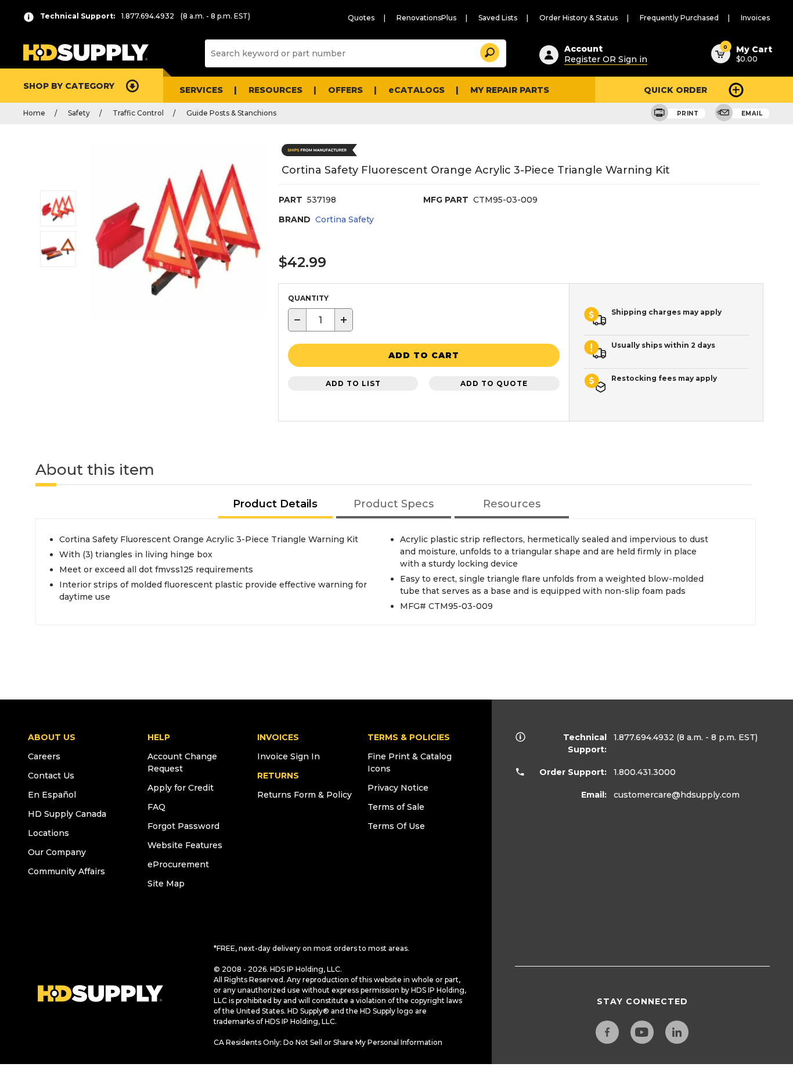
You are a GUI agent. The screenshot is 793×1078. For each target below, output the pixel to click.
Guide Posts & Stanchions (231, 113)
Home (34, 113)
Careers (44, 756)
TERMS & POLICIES (408, 737)
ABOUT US (51, 737)
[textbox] (320, 320)
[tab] (275, 504)
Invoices (755, 17)
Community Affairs (66, 871)
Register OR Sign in (605, 59)
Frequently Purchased (679, 17)
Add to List (353, 383)
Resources (275, 90)
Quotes (361, 17)
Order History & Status (578, 17)
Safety (79, 113)
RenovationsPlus (426, 17)
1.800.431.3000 (645, 772)
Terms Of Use (396, 826)
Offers (345, 90)
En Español (52, 794)
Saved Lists (497, 17)
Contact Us (51, 775)
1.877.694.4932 (644, 737)
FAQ (156, 807)
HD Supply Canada (67, 814)
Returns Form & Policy (304, 794)
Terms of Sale (395, 807)
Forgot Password (183, 826)
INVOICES (278, 737)
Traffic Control (138, 113)
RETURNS (278, 775)
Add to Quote (494, 383)
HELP (158, 737)
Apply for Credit (180, 788)
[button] (489, 51)
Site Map (166, 883)
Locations (48, 833)
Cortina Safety (344, 219)
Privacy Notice (397, 788)
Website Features (184, 845)
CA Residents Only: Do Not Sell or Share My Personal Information (328, 1042)
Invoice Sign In (288, 756)
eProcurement (178, 864)
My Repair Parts (509, 90)
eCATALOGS (416, 90)
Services (201, 90)
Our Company (57, 852)
